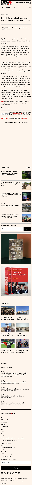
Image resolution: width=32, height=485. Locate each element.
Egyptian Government (15, 101)
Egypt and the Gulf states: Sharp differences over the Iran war (22, 351)
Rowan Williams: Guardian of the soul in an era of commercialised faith (15, 390)
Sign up (27, 229)
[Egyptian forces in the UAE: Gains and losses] (8, 310)
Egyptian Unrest (5, 103)
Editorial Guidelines (6, 443)
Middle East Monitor (17, 113)
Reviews (3, 433)
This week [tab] (9, 367)
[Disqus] (16, 144)
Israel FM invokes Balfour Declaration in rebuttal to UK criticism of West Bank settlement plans (13, 375)
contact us (24, 118)
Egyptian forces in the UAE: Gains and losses (7, 318)
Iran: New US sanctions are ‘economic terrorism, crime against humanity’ (12, 404)
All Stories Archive (6, 456)
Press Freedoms (25, 103)
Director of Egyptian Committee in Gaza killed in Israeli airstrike (7, 335)
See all (28, 167)
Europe (3, 424)
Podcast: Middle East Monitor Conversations (13, 438)
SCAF (2, 104)
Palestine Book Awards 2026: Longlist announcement (12, 397)
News (7, 15)
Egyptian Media (25, 101)
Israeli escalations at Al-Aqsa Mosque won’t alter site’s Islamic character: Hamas (10, 205)
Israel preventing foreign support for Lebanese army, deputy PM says (10, 184)
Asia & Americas (5, 420)
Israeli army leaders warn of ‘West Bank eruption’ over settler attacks (13, 383)
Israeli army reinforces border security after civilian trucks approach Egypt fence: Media (22, 318)
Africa (3, 15)
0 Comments (9, 27)
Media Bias (18, 103)
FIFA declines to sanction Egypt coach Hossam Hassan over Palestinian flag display (7, 351)
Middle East (4, 422)
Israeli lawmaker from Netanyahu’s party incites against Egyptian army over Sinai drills (22, 335)
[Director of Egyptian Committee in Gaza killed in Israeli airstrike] (8, 327)
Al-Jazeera (6, 101)
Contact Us (4, 449)
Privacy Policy (5, 451)
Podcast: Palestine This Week (9, 440)
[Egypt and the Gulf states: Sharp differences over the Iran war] (22, 343)
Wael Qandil (7, 104)
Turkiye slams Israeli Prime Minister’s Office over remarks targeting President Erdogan (9, 173)
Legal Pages (4, 480)
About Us (3, 445)
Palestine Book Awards (7, 447)
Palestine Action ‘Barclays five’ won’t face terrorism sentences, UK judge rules (11, 194)
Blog (2, 429)
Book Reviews (4, 426)
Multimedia (4, 436)
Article (3, 387)
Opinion (3, 431)
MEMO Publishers (5, 454)
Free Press (12, 103)
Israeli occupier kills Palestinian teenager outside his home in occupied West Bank (10, 216)
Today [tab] (3, 367)
